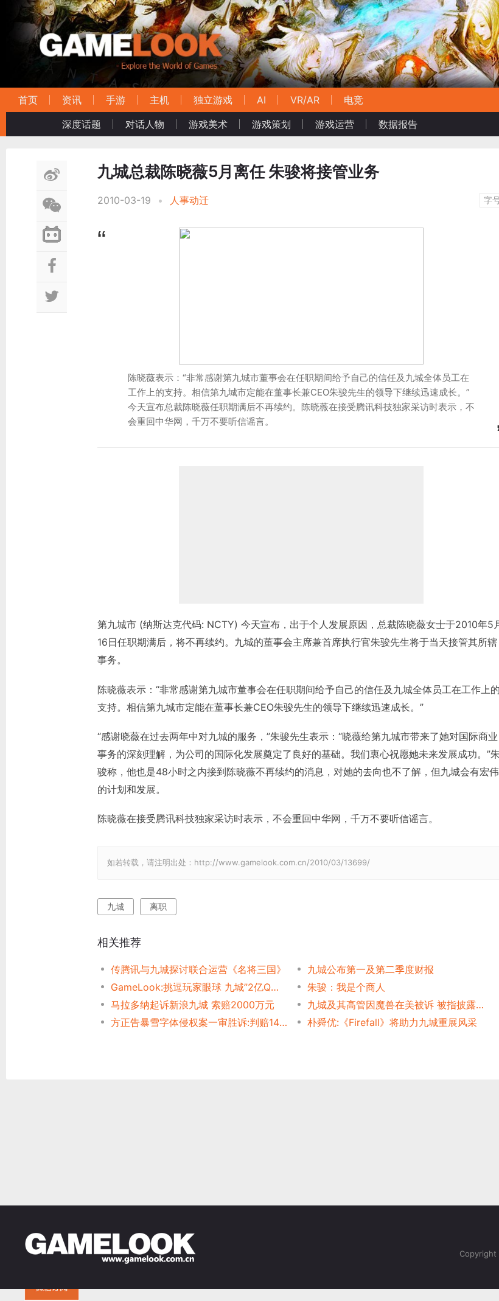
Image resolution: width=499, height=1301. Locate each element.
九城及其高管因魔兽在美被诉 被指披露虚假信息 (395, 1005)
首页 (28, 100)
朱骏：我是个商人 (346, 987)
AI (261, 100)
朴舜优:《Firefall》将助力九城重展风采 (392, 1022)
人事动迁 (189, 200)
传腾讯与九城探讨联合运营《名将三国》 (198, 969)
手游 (115, 100)
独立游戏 (213, 100)
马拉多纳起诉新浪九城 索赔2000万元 (192, 1005)
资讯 (72, 100)
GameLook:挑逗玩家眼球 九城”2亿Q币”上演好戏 (199, 987)
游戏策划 (271, 124)
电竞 (353, 100)
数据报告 (398, 124)
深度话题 (81, 124)
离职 (158, 906)
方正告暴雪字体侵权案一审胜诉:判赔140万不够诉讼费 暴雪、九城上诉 (199, 1022)
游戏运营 (334, 124)
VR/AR (304, 100)
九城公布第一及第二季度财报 (370, 969)
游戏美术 (208, 124)
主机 (159, 100)
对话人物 (144, 124)
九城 (115, 906)
